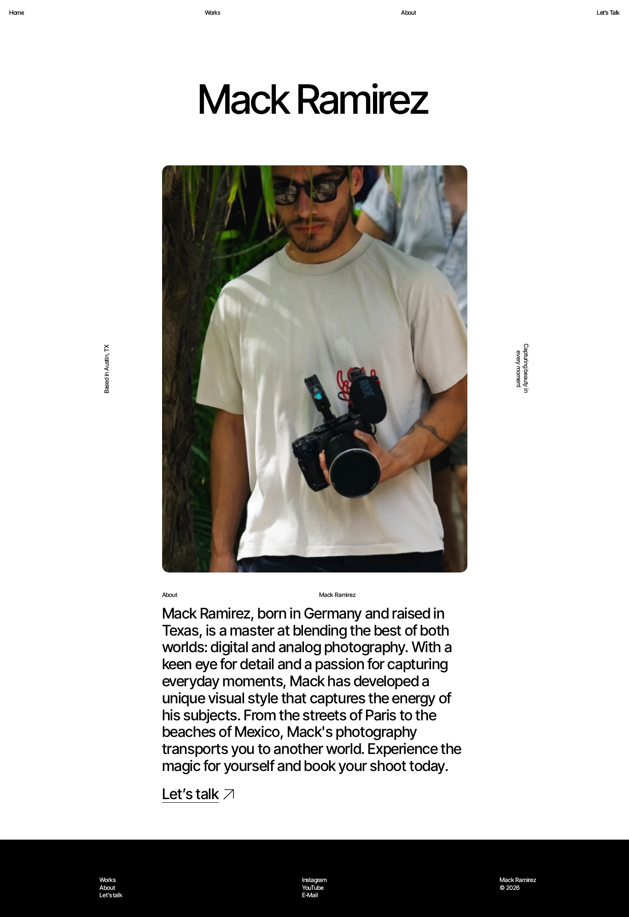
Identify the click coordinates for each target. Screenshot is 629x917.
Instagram (314, 879)
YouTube (313, 887)
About (107, 887)
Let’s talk (110, 895)
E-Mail (310, 895)
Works (107, 879)
